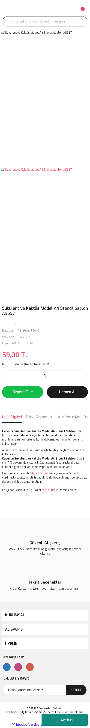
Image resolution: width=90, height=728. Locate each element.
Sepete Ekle (23, 392)
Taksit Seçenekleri (39, 417)
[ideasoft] (21, 724)
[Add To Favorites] (15, 322)
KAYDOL (76, 690)
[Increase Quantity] (83, 376)
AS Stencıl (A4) (28, 330)
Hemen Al (67, 392)
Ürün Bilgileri (12, 417)
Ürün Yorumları (68, 417)
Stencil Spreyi (39, 473)
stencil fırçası (50, 490)
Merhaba (68, 720)
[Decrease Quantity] (7, 376)
